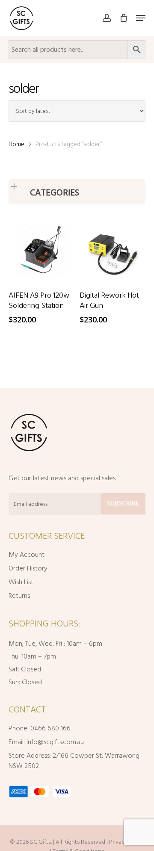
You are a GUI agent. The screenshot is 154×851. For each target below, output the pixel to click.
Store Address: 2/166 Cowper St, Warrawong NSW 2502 (74, 761)
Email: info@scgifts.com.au (46, 742)
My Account (26, 555)
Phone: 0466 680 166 (40, 728)
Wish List (21, 582)
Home (16, 144)
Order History (28, 568)
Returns (19, 596)
